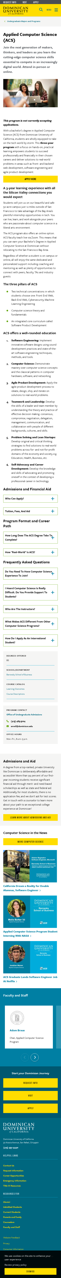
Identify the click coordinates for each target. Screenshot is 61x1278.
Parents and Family (12, 1217)
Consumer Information (13, 1249)
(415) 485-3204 (18, 721)
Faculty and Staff (11, 1227)
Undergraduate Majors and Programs (23, 21)
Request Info (9, 2)
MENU (49, 9)
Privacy (6, 1243)
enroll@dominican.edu (22, 726)
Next (35, 1057)
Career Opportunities (13, 1175)
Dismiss (30, 1271)
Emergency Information (14, 1180)
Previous (25, 1057)
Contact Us (8, 1165)
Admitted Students (12, 1207)
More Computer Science (31, 841)
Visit (25, 2)
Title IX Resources (12, 1185)
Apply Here (30, 179)
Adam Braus (17, 1030)
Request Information (13, 1170)
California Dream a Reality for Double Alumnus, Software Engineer (26, 888)
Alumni (6, 1202)
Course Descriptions (16, 693)
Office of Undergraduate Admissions (24, 714)
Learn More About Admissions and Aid (30, 817)
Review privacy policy (16, 1264)
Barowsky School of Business (19, 674)
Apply (36, 2)
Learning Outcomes (15, 688)
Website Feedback (11, 1237)
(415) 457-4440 (10, 1147)
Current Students (11, 1212)
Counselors (8, 1222)
